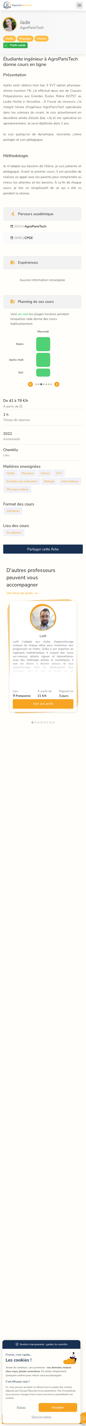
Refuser (21, 1407)
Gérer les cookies (41, 1417)
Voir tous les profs (19, 593)
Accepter (58, 1407)
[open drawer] (79, 5)
